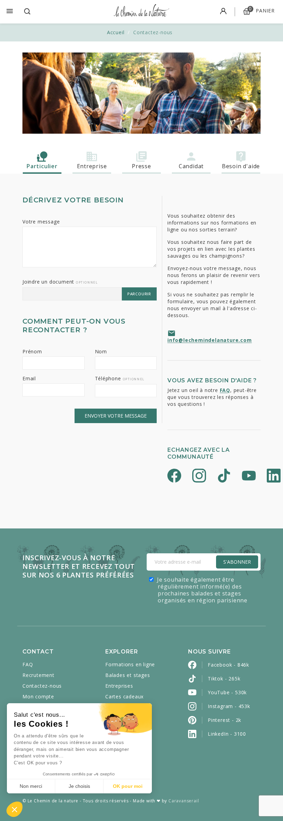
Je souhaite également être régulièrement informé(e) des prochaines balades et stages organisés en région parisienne (202, 590)
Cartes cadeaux (124, 696)
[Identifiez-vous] (223, 12)
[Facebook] (174, 476)
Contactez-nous (42, 685)
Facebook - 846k (228, 664)
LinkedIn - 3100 (227, 734)
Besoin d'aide (241, 166)
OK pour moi (128, 786)
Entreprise (92, 166)
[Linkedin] (274, 476)
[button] (14, 809)
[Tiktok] (224, 476)
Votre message (41, 221)
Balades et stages (127, 675)
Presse (141, 166)
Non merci (31, 786)
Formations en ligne (130, 664)
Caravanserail (183, 801)
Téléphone (120, 378)
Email (29, 378)
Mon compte (38, 696)
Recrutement (38, 675)
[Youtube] (249, 476)
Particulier (42, 166)
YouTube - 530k (227, 692)
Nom (101, 351)
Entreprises (119, 685)
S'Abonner (237, 562)
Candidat (191, 166)
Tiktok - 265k (224, 678)
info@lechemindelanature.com (209, 340)
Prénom (32, 351)
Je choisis (79, 786)
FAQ (225, 390)
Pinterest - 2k (224, 720)
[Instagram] (199, 476)
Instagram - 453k (229, 706)
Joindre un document (60, 281)
